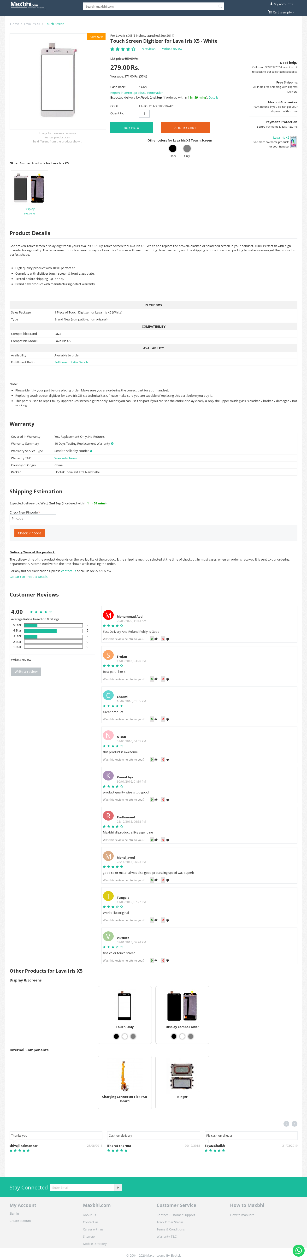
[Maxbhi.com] (28, 4)
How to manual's (242, 1215)
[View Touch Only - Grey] (133, 1036)
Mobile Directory (95, 1243)
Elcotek (176, 1255)
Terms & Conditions (171, 1229)
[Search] (220, 7)
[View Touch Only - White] (124, 1036)
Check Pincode (29, 533)
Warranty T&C (167, 1236)
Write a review (172, 49)
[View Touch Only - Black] (116, 1036)
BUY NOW (132, 127)
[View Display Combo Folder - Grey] (190, 1036)
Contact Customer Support (176, 1215)
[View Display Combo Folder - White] (182, 1036)
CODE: (114, 106)
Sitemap (89, 1236)
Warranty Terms (65, 458)
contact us (69, 571)
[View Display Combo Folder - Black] (174, 1036)
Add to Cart (185, 127)
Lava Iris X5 (32, 24)
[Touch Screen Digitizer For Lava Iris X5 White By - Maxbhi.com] (58, 82)
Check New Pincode (24, 512)
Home (14, 24)
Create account (20, 1220)
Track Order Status (170, 1222)
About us (89, 1215)
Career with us (93, 1229)
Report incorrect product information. (137, 92)
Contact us (90, 1222)
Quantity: (117, 113)
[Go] (118, 1187)
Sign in (14, 1213)
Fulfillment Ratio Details (71, 362)
